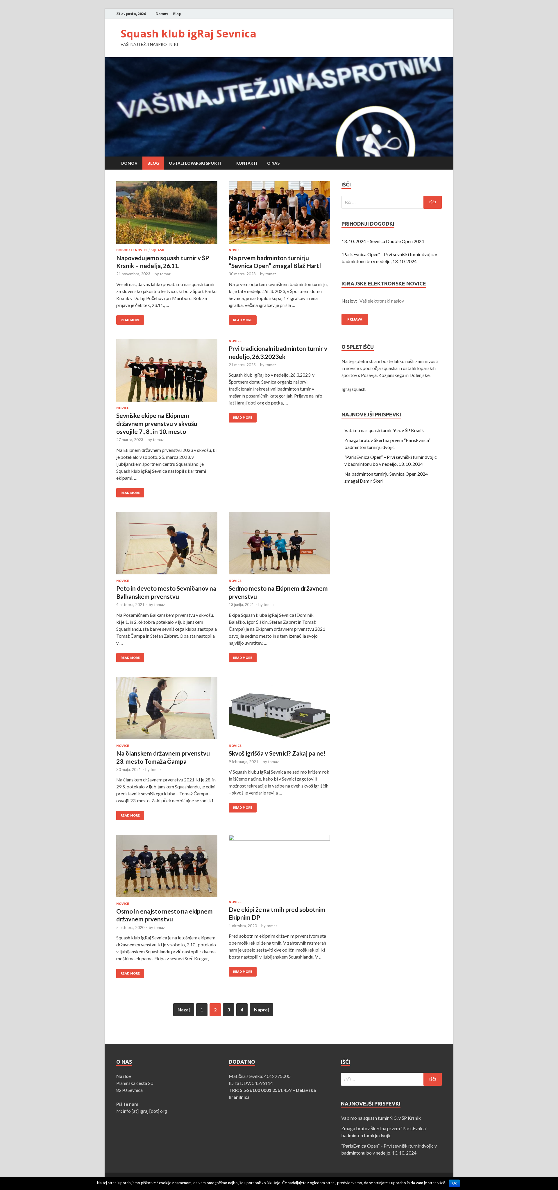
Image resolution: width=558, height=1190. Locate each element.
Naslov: (349, 300)
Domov (162, 14)
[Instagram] (440, 14)
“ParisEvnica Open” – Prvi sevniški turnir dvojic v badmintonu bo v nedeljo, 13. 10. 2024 (389, 257)
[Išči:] (391, 202)
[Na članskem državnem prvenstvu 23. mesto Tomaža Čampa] (166, 710)
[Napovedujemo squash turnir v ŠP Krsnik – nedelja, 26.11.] (166, 214)
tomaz (165, 274)
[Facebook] (433, 14)
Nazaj (184, 1009)
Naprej (261, 1009)
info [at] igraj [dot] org (145, 1111)
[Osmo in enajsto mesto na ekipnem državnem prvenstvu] (166, 868)
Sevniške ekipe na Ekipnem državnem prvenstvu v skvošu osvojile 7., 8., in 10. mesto (156, 423)
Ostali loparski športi (195, 163)
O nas (273, 163)
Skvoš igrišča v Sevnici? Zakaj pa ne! (277, 753)
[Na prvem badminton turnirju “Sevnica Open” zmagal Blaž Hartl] (279, 214)
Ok (454, 1183)
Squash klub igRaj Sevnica (188, 33)
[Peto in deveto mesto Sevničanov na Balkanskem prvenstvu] (166, 545)
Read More (130, 320)
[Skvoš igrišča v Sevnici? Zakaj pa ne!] (279, 710)
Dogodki (124, 250)
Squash (157, 250)
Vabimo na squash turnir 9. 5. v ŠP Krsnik (384, 430)
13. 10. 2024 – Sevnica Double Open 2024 (382, 241)
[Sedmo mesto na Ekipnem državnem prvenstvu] (279, 545)
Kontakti (246, 163)
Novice (141, 250)
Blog (177, 14)
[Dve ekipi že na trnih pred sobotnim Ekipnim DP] (279, 867)
